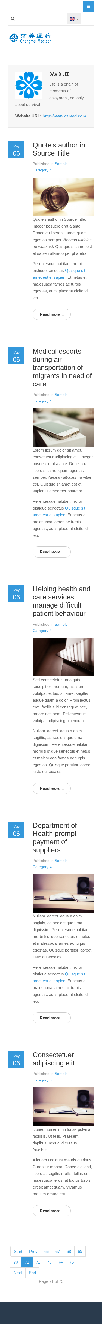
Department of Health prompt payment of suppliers (55, 837)
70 (16, 1262)
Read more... (52, 314)
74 (60, 1262)
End (32, 1272)
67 (57, 1251)
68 (69, 1251)
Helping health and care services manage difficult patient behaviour (61, 601)
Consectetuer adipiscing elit (54, 1059)
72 (38, 1262)
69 (80, 1251)
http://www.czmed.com (64, 116)
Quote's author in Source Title (59, 149)
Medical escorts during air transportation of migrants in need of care (62, 367)
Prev (33, 1251)
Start (18, 1251)
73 (49, 1262)
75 (71, 1262)
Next (18, 1272)
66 (46, 1251)
